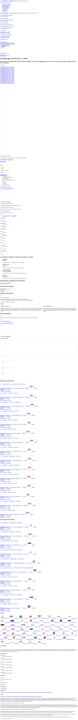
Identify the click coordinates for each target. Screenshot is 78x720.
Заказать (5, 10)
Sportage (20, 13)
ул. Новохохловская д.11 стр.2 (21, 0)
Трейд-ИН (39, 692)
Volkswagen (9, 696)
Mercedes (24, 696)
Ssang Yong (40, 696)
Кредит (36, 692)
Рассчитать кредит (3, 391)
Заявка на (6, 5)
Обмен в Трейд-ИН (4, 159)
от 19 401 (3, 175)
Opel (15, 696)
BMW (27, 696)
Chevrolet (33, 696)
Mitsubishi (30, 696)
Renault (13, 696)
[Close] (0, 319)
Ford (17, 696)
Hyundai (3, 696)
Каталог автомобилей (13, 13)
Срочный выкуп (23, 692)
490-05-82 (13, 0)
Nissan (6, 696)
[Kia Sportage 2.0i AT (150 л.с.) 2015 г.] (7, 66)
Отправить (2, 290)
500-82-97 (6, 0)
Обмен (5, 6)
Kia (18, 13)
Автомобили (7, 4)
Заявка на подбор (16, 692)
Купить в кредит (10, 159)
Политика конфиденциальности (6, 718)
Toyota (37, 696)
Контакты (4, 11)
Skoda (21, 696)
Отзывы (42, 692)
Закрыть (2, 303)
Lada (19, 696)
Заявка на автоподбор (4, 13)
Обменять (9, 391)
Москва (1, 0)
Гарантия (46, 692)
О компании (5, 9)
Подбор (6, 7)
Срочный (5, 8)
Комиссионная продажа (30, 692)
